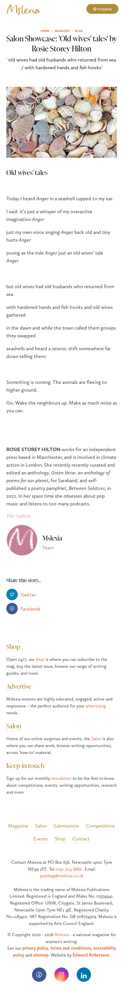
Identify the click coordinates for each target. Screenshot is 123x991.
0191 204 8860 (68, 869)
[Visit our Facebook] (39, 974)
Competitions (100, 826)
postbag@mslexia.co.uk (61, 875)
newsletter (61, 778)
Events (40, 839)
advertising (96, 706)
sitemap (40, 955)
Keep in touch (25, 765)
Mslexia (62, 934)
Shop (13, 646)
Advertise (18, 686)
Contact (81, 839)
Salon (13, 725)
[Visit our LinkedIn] (84, 974)
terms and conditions (70, 948)
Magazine (18, 826)
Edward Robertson (91, 955)
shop (40, 659)
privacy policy (35, 948)
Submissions (66, 826)
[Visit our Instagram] (61, 974)
